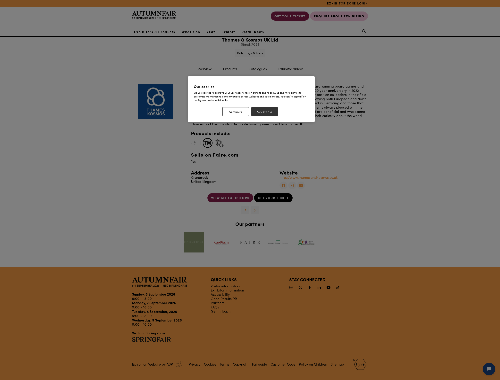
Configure (235, 111)
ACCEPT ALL (264, 111)
